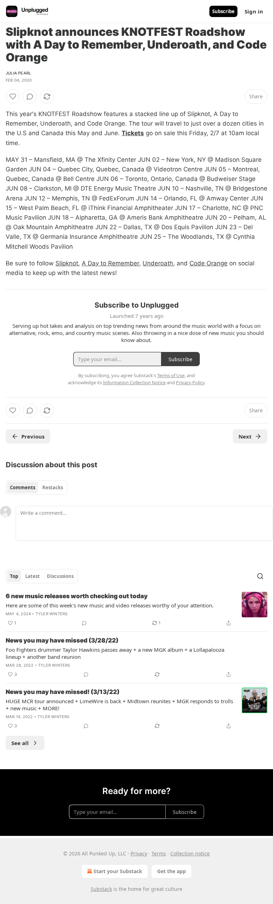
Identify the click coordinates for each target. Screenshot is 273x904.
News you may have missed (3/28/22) (62, 640)
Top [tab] (14, 576)
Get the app (171, 871)
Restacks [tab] (52, 487)
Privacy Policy (190, 382)
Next (245, 436)
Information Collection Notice (134, 382)
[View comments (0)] (30, 96)
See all (20, 742)
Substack (101, 889)
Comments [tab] (22, 487)
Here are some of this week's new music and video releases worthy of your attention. (110, 605)
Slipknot (66, 263)
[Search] (260, 576)
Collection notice (190, 853)
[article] (136, 609)
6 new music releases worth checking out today (77, 596)
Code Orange (208, 263)
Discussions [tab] (60, 576)
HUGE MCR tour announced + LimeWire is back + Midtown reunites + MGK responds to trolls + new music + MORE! (119, 705)
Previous (32, 436)
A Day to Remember (110, 263)
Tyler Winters (52, 613)
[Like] (13, 96)
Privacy (138, 853)
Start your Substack (117, 871)
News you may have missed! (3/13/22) (62, 691)
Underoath (158, 263)
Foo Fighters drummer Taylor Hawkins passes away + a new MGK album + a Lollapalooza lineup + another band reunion (115, 653)
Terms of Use (170, 375)
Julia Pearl (18, 73)
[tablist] (36, 487)
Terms (158, 853)
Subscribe (223, 11)
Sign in (254, 11)
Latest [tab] (32, 576)
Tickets (133, 133)
